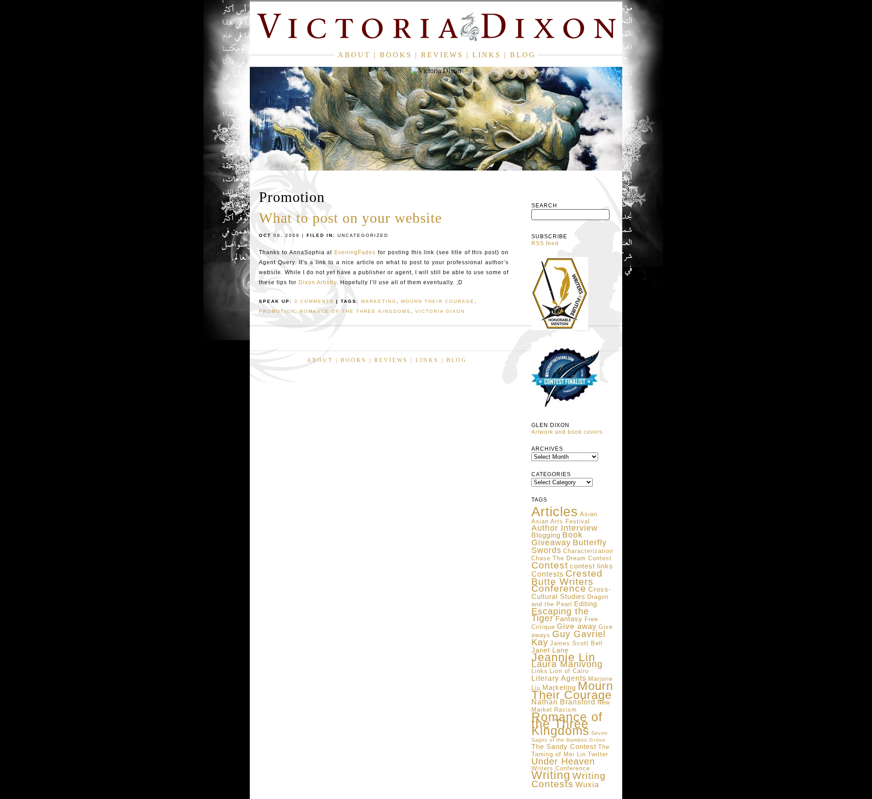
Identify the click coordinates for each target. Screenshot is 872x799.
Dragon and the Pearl (570, 600)
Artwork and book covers (567, 432)
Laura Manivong (567, 664)
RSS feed (545, 243)
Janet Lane (550, 650)
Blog (523, 55)
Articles (554, 511)
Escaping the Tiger (560, 614)
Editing (585, 604)
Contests (547, 574)
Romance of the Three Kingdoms (567, 724)
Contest (549, 565)
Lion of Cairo (569, 671)
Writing (550, 775)
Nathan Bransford (563, 702)
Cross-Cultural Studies (571, 593)
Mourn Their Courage (572, 690)
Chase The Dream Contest (571, 558)
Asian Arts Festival (560, 521)
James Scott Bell (576, 643)
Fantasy (569, 619)
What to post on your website (350, 218)
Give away (577, 626)
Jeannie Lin (563, 657)
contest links (591, 566)
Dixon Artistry (317, 282)
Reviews (442, 55)
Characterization (588, 551)
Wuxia (587, 784)
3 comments (314, 301)
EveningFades (355, 252)
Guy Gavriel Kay (568, 638)
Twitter (598, 754)
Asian (588, 514)
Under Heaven (563, 761)
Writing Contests (568, 779)
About (354, 55)
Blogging (545, 535)
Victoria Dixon (440, 311)
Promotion (277, 311)
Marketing (559, 687)
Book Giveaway (557, 538)
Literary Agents (558, 678)
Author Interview (564, 528)
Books (396, 55)
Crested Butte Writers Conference (567, 581)
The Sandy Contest (563, 746)
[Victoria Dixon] (436, 28)
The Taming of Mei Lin (570, 751)
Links (486, 55)
